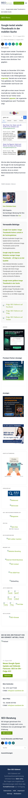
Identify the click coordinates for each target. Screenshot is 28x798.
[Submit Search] (25, 748)
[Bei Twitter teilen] (2, 44)
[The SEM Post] (14, 572)
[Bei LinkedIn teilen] (9, 44)
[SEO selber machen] (14, 539)
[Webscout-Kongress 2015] (14, 500)
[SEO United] (14, 564)
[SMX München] (14, 493)
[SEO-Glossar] (14, 617)
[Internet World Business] (14, 560)
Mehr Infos (19, 779)
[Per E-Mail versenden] (20, 44)
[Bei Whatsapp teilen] (16, 44)
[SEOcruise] (14, 506)
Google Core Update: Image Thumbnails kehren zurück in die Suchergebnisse (13, 232)
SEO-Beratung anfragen (18, 3)
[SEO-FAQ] (14, 527)
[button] (26, 3)
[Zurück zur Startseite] (7, 3)
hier (19, 216)
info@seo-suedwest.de (16, 691)
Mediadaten (17, 793)
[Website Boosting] (14, 551)
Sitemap (9, 793)
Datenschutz (7, 790)
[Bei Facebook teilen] (6, 44)
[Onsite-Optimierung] (14, 466)
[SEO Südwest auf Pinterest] (11, 598)
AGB (14, 790)
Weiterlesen (7, 675)
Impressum (21, 790)
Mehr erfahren (7, 733)
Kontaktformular (8, 787)
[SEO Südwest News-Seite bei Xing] (12, 604)
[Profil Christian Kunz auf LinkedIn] (17, 598)
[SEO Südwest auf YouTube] (20, 604)
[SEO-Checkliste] (14, 340)
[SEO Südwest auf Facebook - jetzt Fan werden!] (11, 592)
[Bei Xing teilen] (13, 44)
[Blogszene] (14, 516)
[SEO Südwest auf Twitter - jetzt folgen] (6, 604)
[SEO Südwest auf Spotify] (17, 592)
